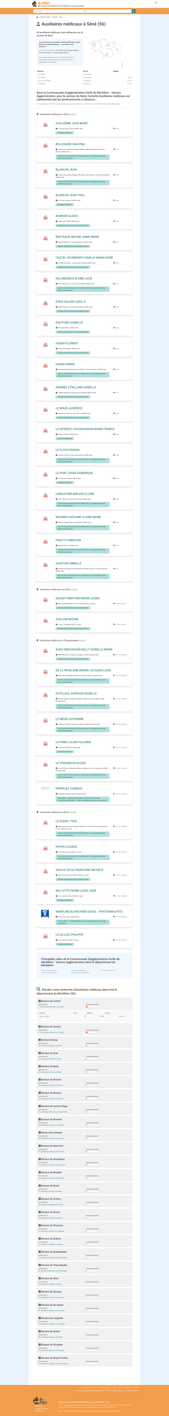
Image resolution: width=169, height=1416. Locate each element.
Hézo (38, 77)
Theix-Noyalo (75, 973)
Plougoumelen (41, 80)
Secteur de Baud (49, 1066)
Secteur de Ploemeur (52, 1225)
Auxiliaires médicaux (45, 17)
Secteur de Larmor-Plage (54, 1106)
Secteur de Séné (49, 1278)
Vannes (43, 970)
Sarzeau (74, 970)
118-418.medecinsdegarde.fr (115, 1391)
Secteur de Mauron (51, 1093)
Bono (38, 84)
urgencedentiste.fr (132, 1391)
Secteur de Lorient (50, 1001)
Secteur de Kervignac (52, 1305)
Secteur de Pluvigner (52, 1344)
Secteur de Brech (50, 1185)
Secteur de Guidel (50, 1331)
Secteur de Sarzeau (51, 1291)
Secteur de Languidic (52, 1318)
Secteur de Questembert (54, 1251)
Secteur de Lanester (51, 1132)
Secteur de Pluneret (51, 1119)
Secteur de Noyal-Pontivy (54, 1358)
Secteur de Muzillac (51, 1172)
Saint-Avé (44, 973)
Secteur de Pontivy (51, 1199)
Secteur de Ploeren (51, 1079)
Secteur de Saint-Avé (52, 1146)
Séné (38, 74)
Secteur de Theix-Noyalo (54, 1265)
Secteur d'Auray (49, 1040)
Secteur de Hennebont (53, 1159)
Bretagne (55, 17)
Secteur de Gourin (50, 1212)
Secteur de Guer (49, 1053)
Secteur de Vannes (51, 1026)
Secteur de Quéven (51, 1238)
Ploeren (103, 970)
